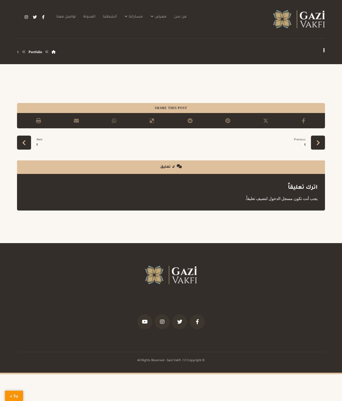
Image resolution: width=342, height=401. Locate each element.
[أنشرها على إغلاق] (265, 121)
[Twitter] (35, 17)
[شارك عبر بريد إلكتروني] (76, 121)
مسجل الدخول (281, 198)
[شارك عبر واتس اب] (114, 121)
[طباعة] (38, 121)
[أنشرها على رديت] (190, 121)
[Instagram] (26, 17)
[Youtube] (144, 321)
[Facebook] (43, 17)
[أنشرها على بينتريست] (227, 121)
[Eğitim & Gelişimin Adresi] (299, 19)
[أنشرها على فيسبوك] (303, 121)
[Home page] (54, 52)
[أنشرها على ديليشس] (152, 121)
